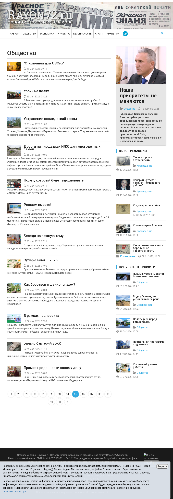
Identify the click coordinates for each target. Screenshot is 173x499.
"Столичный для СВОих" (44, 63)
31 (43, 394)
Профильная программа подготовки (148, 343)
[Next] (67, 401)
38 (99, 394)
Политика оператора (14, 491)
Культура (64, 33)
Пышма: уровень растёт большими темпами (148, 275)
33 (59, 394)
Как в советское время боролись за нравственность (148, 248)
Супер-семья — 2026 (41, 260)
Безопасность (82, 33)
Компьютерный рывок (147, 225)
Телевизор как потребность (142, 159)
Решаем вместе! (37, 205)
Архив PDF (113, 33)
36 (83, 394)
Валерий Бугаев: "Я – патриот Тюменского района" (146, 182)
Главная (14, 33)
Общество (29, 33)
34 (67, 394)
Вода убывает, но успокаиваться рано (146, 298)
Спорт (99, 33)
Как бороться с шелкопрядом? (49, 284)
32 (51, 394)
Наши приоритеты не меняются (138, 95)
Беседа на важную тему (44, 236)
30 (35, 394)
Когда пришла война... (147, 205)
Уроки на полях (36, 91)
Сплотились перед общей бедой (145, 320)
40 (51, 401)
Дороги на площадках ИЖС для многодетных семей (62, 147)
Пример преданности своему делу (52, 368)
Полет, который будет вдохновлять (54, 180)
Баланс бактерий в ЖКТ (43, 343)
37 (91, 394)
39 (108, 394)
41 (59, 401)
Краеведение (144, 165)
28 (18, 394)
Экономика (46, 33)
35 (75, 394)
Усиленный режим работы (145, 366)
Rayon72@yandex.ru (117, 455)
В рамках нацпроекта (41, 316)
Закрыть (162, 466)
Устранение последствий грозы (50, 119)
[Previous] (11, 394)
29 (27, 394)
